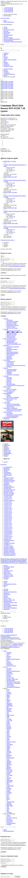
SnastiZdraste (10, 705)
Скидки (6, 28)
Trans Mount (10, 744)
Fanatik (8, 791)
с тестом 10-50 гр (8, 517)
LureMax (9, 692)
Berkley (8, 723)
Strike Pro (9, 728)
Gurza (8, 784)
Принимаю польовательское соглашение (12, 865)
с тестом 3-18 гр (8, 515)
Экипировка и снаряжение (10, 408)
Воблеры (9, 348)
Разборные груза (11, 361)
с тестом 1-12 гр (8, 509)
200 (14, 214)
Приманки (6, 345)
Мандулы (9, 350)
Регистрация (7, 32)
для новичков (7, 472)
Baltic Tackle (10, 805)
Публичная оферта (8, 40)
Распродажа (7, 65)
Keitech (8, 773)
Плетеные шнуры (11, 340)
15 (11, 171)
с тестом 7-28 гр (8, 520)
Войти (5, 20)
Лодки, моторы (7, 412)
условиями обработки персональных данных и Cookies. (12, 645)
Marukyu (9, 768)
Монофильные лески (12, 342)
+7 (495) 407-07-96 (8, 628)
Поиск (2, 44)
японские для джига (9, 492)
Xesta (8, 701)
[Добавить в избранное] (2, 80)
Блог (5, 61)
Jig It (8, 776)
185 (8, 122)
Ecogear (8, 793)
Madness (9, 700)
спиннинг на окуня (8, 481)
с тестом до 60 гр (8, 512)
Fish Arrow (9, 703)
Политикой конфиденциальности (17, 266)
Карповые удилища (12, 324)
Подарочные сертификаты (10, 417)
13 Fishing (9, 812)
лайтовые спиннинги (9, 551)
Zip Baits (9, 736)
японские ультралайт (9, 493)
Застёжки (9, 380)
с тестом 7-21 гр (8, 529)
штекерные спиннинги (9, 555)
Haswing (9, 725)
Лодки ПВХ (10, 413)
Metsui (8, 765)
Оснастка (6, 376)
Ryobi (8, 753)
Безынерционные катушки (13, 330)
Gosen (8, 787)
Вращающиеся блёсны (12, 353)
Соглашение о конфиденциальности (13, 41)
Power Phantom (10, 757)
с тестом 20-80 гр (8, 531)
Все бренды (4, 464)
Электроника (7, 402)
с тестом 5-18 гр (8, 519)
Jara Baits (9, 777)
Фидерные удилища (12, 322)
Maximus (9, 767)
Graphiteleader (10, 785)
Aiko (8, 811)
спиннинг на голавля (9, 543)
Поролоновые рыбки (12, 349)
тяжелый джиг (7, 539)
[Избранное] (1, 48)
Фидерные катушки (12, 333)
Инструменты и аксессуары (14, 410)
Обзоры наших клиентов (10, 59)
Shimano (9, 751)
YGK (8, 740)
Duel (8, 713)
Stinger (8, 748)
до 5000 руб (7, 541)
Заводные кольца (11, 384)
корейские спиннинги (9, 549)
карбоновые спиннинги (10, 553)
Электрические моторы (13, 416)
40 (12, 233)
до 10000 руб (7, 544)
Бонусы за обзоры (8, 37)
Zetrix (8, 737)
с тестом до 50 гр (8, 527)
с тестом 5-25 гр (8, 504)
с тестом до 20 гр (8, 523)
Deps (8, 796)
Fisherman (9, 788)
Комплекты (6, 418)
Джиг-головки (10, 364)
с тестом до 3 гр (8, 505)
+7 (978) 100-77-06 (8, 632)
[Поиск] (1, 47)
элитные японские (8, 495)
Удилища (6, 318)
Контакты (6, 63)
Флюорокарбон (10, 341)
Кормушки (9, 378)
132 (14, 232)
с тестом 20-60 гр (8, 533)
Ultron (8, 697)
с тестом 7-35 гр (8, 525)
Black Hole (9, 804)
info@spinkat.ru (7, 15)
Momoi (8, 696)
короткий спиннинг (9, 547)
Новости (6, 57)
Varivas (8, 743)
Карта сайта (7, 572)
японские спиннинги (9, 500)
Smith (8, 749)
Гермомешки (10, 392)
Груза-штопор (10, 362)
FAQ (5, 55)
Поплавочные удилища (12, 325)
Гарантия (6, 31)
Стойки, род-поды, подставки (14, 409)
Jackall (8, 779)
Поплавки (9, 377)
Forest (8, 724)
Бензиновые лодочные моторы (14, 414)
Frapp (8, 735)
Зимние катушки (11, 336)
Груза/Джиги (7, 360)
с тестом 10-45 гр (8, 536)
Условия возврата (8, 35)
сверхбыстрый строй (9, 487)
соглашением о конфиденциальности (10, 647)
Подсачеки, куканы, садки (10, 398)
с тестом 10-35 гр (8, 528)
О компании (7, 568)
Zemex (8, 739)
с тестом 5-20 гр (8, 513)
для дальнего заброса (9, 540)
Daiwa (8, 799)
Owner (8, 729)
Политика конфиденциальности (12, 39)
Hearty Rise (9, 781)
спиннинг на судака (9, 477)
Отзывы (6, 62)
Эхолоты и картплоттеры (13, 404)
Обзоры (6, 54)
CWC (8, 717)
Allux (8, 809)
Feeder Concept (10, 715)
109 (14, 185)
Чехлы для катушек (11, 389)
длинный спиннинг (9, 548)
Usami (8, 721)
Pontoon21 (9, 711)
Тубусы (8, 388)
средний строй (7, 488)
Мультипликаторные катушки (14, 332)
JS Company (10, 775)
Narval (8, 733)
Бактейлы (9, 357)
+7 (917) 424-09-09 (8, 629)
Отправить (3, 272)
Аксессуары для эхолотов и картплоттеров (13, 406)
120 (14, 216)
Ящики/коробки (8, 393)
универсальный (8, 475)
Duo (8, 795)
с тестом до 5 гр (8, 499)
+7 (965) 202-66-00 (8, 631)
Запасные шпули (11, 337)
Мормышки (10, 358)
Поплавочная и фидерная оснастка (15, 385)
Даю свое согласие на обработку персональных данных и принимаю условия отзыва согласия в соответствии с (14, 265)
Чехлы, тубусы (7, 386)
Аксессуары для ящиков (13, 397)
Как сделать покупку (9, 29)
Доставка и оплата (8, 66)
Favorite (8, 789)
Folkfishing (9, 704)
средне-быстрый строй (9, 489)
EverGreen (9, 792)
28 (16, 119)
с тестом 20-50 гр (8, 532)
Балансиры (9, 356)
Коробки (9, 396)
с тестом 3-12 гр (8, 524)
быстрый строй (7, 485)
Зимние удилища (11, 326)
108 (14, 201)
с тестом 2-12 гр (8, 516)
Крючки (6, 368)
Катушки (6, 329)
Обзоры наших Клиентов (13, 659)
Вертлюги (9, 382)
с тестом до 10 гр (8, 503)
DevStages (10, 641)
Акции (5, 27)
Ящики (8, 394)
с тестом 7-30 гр (8, 537)
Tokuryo (9, 745)
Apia (8, 807)
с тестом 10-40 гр (8, 508)
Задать (2, 294)
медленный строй (8, 491)
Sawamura (9, 752)
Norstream (9, 761)
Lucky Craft (9, 771)
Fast (5, 120)
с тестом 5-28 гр (8, 501)
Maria (8, 732)
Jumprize (9, 709)
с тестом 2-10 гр (8, 511)
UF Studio (9, 719)
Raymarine (9, 755)
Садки (8, 401)
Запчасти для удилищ (12, 328)
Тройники (9, 373)
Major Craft (9, 769)
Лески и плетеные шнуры (10, 338)
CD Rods (9, 803)
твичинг (6, 471)
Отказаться (6, 648)
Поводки (9, 381)
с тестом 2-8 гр (7, 521)
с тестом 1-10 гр (8, 496)
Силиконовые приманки (13, 346)
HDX (8, 783)
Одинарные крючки (12, 369)
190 (14, 198)
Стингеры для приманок (13, 374)
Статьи (5, 58)
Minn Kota (9, 764)
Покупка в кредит (5, 18)
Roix (8, 699)
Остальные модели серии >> (8, 240)
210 (14, 229)
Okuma (8, 760)
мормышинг (7, 469)
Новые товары (7, 573)
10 (10, 218)
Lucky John (9, 720)
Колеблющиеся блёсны (12, 352)
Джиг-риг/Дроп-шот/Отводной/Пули (16, 365)
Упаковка (6, 36)
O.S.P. (8, 759)
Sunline (8, 747)
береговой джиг (8, 473)
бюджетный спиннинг (9, 480)
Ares (8, 712)
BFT (8, 707)
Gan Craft (9, 693)
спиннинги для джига (9, 552)
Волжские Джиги (11, 741)
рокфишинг (7, 484)
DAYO (8, 689)
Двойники (9, 372)
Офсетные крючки (11, 370)
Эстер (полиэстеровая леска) (14, 344)
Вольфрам (9, 366)
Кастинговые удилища (12, 321)
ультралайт (6, 483)
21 (11, 187)
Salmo (8, 731)
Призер (8, 756)
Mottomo (9, 763)
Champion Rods (10, 801)
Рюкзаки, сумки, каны (9, 390)
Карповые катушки (11, 334)
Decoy (8, 797)
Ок (1, 648)
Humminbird (10, 780)
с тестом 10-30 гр (8, 497)
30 (12, 218)
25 (11, 202)
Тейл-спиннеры (11, 354)
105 (5, 123)
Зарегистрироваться (9, 22)
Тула (8, 691)
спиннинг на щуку (8, 479)
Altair (8, 808)
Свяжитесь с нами (8, 574)
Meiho (8, 716)
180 (14, 167)
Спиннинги (10, 320)
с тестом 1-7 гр (7, 507)
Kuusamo (9, 727)
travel (5, 476)
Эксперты (6, 53)
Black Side (9, 708)
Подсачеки (9, 400)
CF (7, 800)
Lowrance (9, 772)
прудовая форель (8, 467)
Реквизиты (6, 33)
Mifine (8, 695)
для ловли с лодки (8, 545)
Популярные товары (9, 566)
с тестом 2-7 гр (7, 535)
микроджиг (6, 468)
